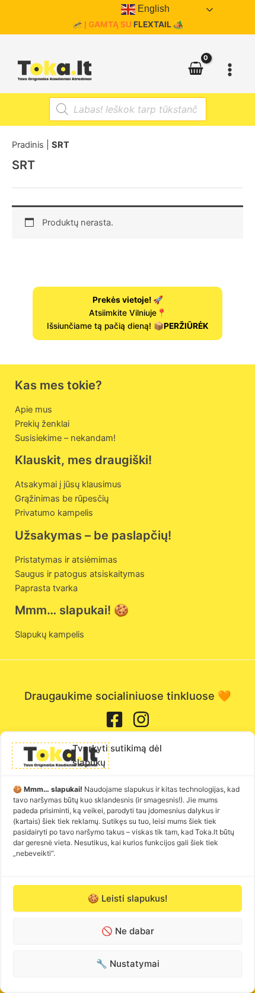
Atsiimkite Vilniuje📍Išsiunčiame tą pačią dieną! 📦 (127, 313)
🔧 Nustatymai (128, 963)
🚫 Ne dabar (127, 931)
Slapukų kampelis (49, 634)
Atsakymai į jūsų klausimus (68, 484)
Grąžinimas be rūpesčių (62, 498)
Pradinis (28, 144)
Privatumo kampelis (54, 512)
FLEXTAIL (152, 24)
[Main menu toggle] (229, 69)
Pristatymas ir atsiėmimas (66, 559)
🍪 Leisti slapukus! (127, 898)
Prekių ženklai (42, 423)
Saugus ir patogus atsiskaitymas (80, 574)
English (152, 9)
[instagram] (141, 719)
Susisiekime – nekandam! (65, 438)
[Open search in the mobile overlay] (127, 109)
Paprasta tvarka (46, 588)
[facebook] (114, 719)
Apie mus (33, 409)
